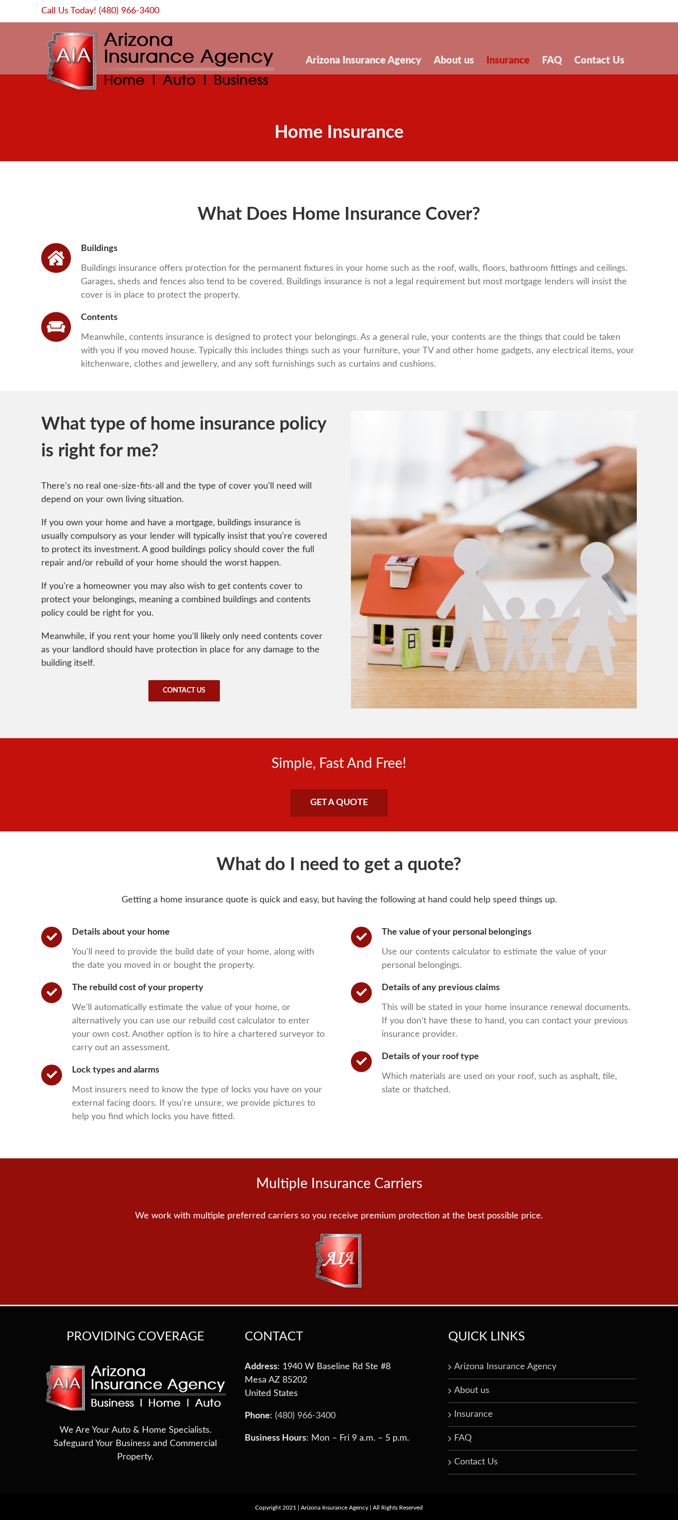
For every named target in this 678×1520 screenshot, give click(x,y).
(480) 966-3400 (129, 10)
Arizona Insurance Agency (505, 1366)
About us (471, 1390)
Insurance (473, 1414)
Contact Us (476, 1461)
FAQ (463, 1438)
